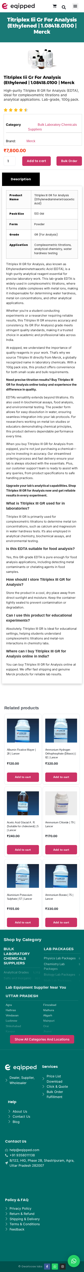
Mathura (48, 1010)
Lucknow (11, 1020)
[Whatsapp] (55, 1266)
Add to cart (36, 161)
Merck (31, 141)
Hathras (11, 1010)
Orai (46, 1026)
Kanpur (10, 1031)
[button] (64, 7)
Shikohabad (13, 1026)
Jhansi (47, 1031)
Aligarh (47, 1015)
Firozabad (49, 1004)
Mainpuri (48, 1020)
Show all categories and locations (42, 1039)
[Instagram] (63, 1266)
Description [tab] (21, 179)
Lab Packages (59, 949)
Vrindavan (12, 1015)
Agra (9, 1004)
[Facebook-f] (47, 1266)
